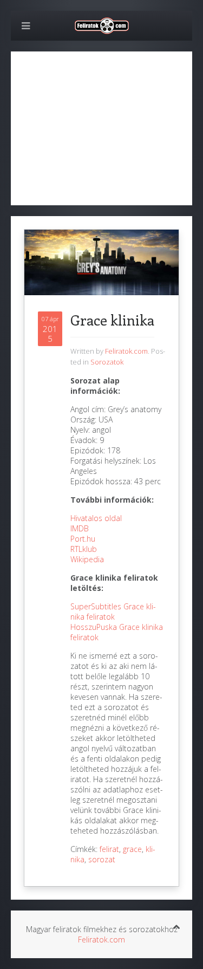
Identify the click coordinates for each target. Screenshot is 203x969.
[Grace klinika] (101, 261)
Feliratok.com (126, 351)
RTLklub (83, 549)
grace (132, 849)
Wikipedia (87, 559)
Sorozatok (106, 362)
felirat (109, 849)
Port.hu (82, 539)
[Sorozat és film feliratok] (102, 24)
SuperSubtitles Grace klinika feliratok (113, 611)
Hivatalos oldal (96, 518)
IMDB (79, 528)
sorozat (101, 859)
